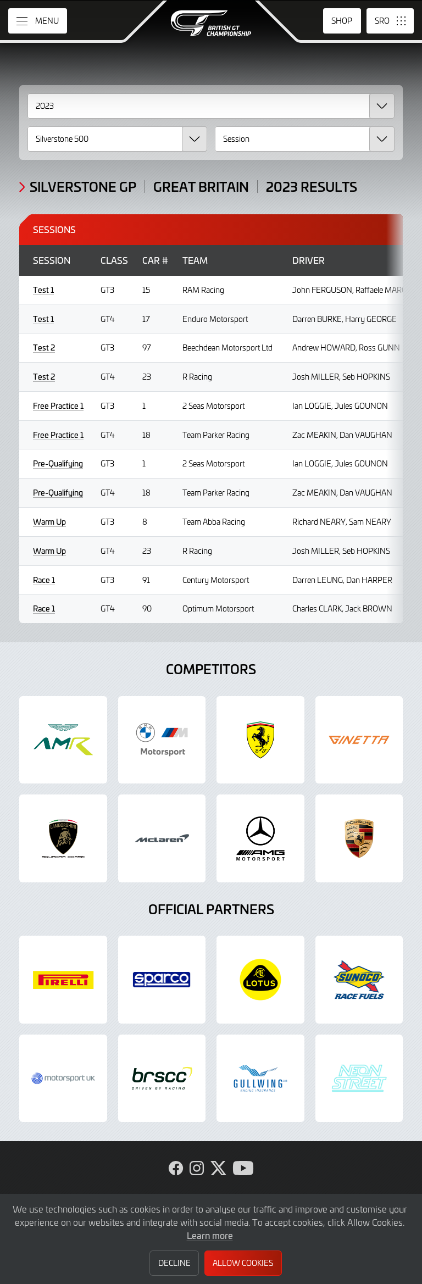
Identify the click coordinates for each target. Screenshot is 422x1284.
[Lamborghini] (63, 838)
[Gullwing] (260, 1078)
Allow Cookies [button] (243, 1263)
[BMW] (162, 740)
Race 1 (44, 580)
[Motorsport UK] (63, 1078)
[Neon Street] (359, 1078)
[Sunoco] (359, 980)
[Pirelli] (63, 980)
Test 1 (43, 290)
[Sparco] (162, 980)
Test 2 (44, 347)
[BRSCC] (162, 1078)
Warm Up (49, 521)
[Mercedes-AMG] (260, 838)
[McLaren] (162, 838)
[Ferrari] (260, 740)
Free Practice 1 (58, 406)
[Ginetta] (359, 740)
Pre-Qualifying (58, 463)
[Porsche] (359, 838)
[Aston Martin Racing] (63, 740)
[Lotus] (260, 980)
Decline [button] (174, 1263)
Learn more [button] (210, 1235)
